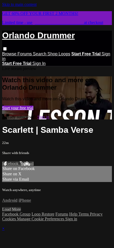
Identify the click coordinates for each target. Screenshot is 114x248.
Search (40, 54)
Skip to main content (19, 4)
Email (29, 163)
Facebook (11, 163)
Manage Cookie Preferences (41, 219)
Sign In (39, 63)
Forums (25, 54)
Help (73, 214)
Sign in (43, 117)
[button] (5, 49)
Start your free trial (17, 108)
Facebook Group (16, 214)
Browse (9, 54)
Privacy (96, 214)
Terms (84, 214)
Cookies (9, 219)
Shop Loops (58, 54)
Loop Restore (43, 214)
